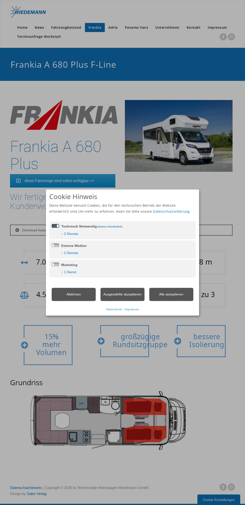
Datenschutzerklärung (171, 211)
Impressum (131, 309)
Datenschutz (114, 309)
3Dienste (69, 234)
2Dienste (69, 253)
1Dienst (68, 272)
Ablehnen (74, 294)
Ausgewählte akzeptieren (122, 294)
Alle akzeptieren (171, 294)
